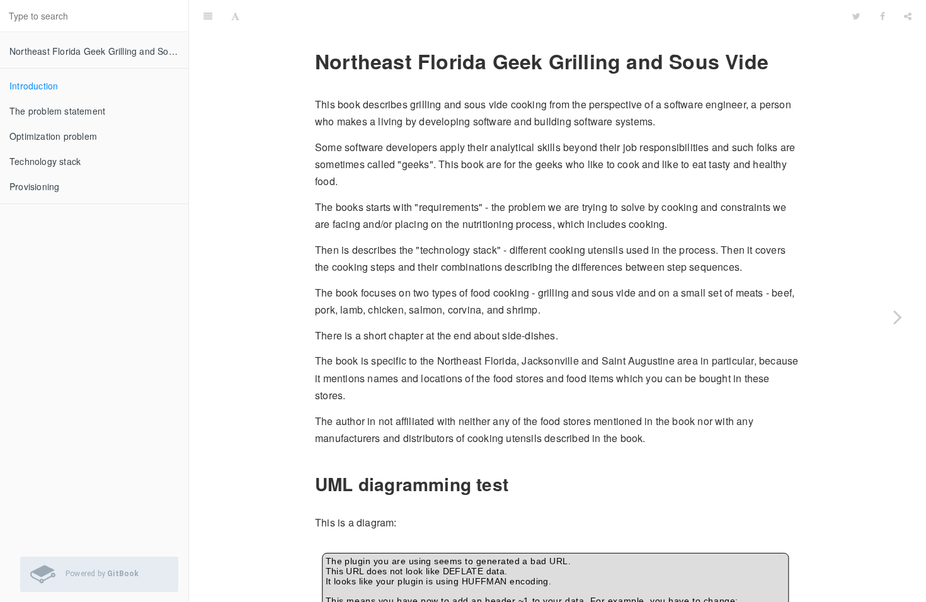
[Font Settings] (235, 15)
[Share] (908, 15)
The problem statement (57, 111)
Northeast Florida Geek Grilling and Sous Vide (98, 51)
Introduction (33, 85)
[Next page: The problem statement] (897, 316)
